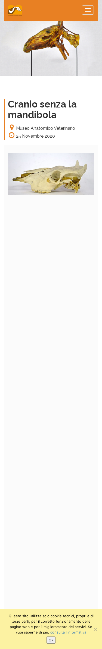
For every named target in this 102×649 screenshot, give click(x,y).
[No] (95, 629)
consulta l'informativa (68, 632)
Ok (51, 640)
